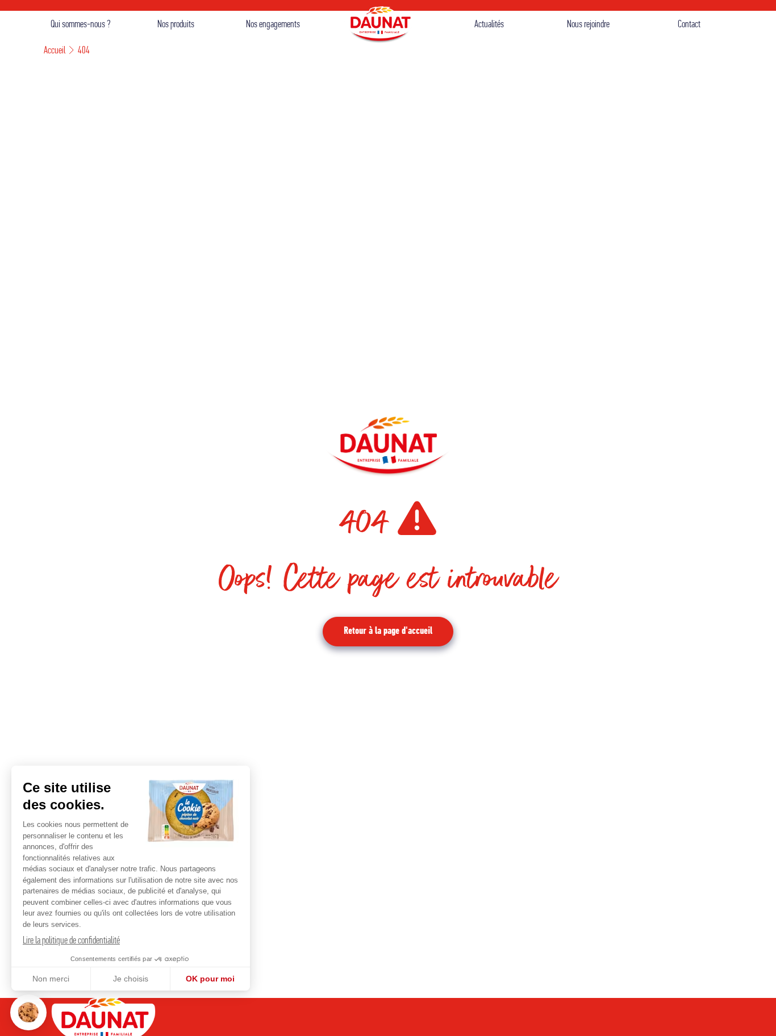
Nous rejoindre (588, 25)
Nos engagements (273, 25)
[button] (28, 1012)
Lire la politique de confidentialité (71, 941)
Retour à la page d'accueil (388, 631)
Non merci (50, 978)
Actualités (489, 25)
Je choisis (130, 978)
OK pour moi (210, 978)
